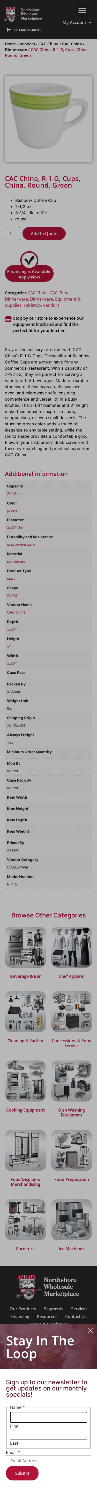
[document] (48, 745)
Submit (22, 1473)
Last (14, 1443)
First (14, 1426)
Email (13, 1452)
